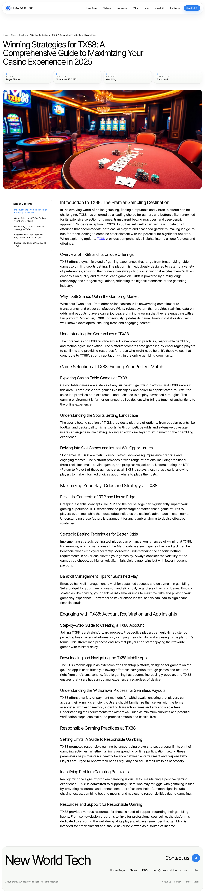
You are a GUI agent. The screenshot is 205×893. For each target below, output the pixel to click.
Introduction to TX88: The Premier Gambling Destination (30, 211)
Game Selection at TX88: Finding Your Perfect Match (30, 219)
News (14, 35)
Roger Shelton (13, 79)
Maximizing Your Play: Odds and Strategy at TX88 (29, 227)
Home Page (117, 870)
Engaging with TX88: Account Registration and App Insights (28, 236)
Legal (196, 881)
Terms (187, 881)
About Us (166, 881)
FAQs (145, 870)
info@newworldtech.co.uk (170, 870)
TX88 (101, 239)
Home (6, 35)
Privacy (177, 881)
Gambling (23, 35)
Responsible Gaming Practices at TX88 (30, 244)
